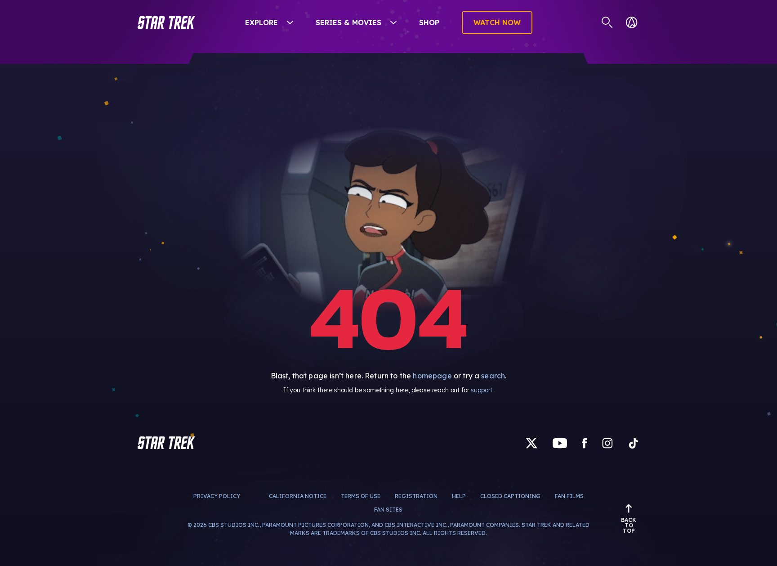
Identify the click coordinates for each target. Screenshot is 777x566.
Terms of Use (360, 496)
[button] (166, 22)
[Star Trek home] (166, 442)
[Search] (607, 22)
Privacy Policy (216, 496)
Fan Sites (388, 509)
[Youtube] (559, 442)
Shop (429, 22)
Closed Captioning (510, 496)
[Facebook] (584, 442)
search (493, 375)
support (481, 390)
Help (459, 496)
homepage (432, 375)
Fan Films (569, 496)
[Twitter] (531, 442)
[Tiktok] (633, 442)
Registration (416, 496)
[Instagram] (607, 442)
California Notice (297, 496)
